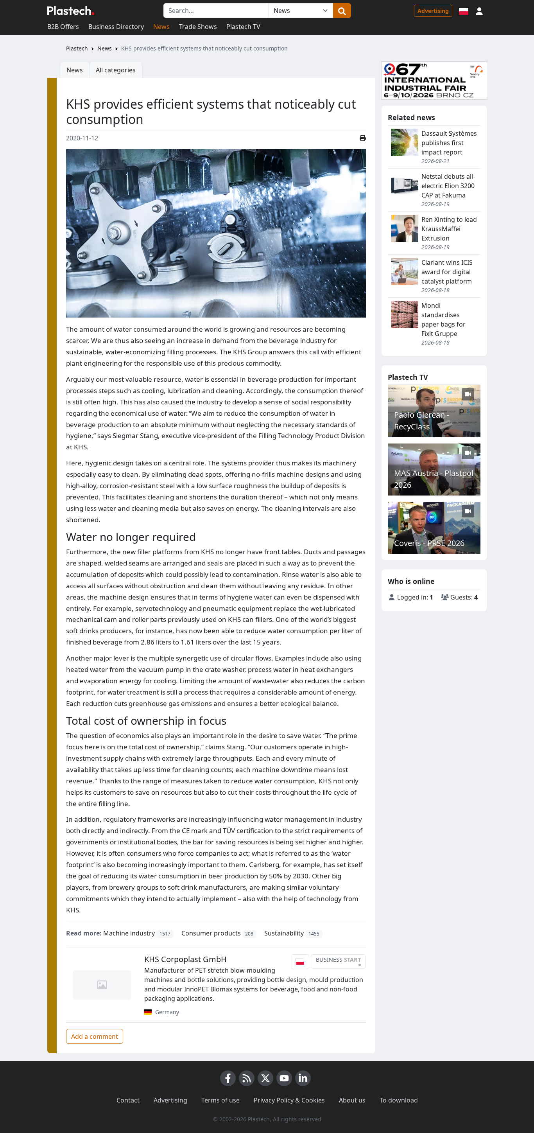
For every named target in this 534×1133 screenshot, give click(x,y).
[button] (479, 10)
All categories (116, 70)
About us (352, 1100)
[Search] (342, 10)
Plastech (77, 48)
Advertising (433, 10)
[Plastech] (70, 10)
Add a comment (94, 1036)
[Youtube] (284, 1078)
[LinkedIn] (303, 1078)
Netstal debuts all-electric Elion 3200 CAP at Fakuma (448, 185)
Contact (128, 1100)
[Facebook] (228, 1078)
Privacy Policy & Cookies (289, 1100)
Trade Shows (198, 26)
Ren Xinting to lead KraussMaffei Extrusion (449, 228)
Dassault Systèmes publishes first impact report (449, 142)
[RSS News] (246, 1078)
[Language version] (463, 10)
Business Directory (116, 26)
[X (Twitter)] (265, 1078)
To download (399, 1100)
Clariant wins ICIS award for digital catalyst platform (447, 271)
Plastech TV (243, 26)
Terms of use (220, 1100)
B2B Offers (63, 26)
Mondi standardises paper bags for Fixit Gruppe (443, 319)
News (161, 26)
